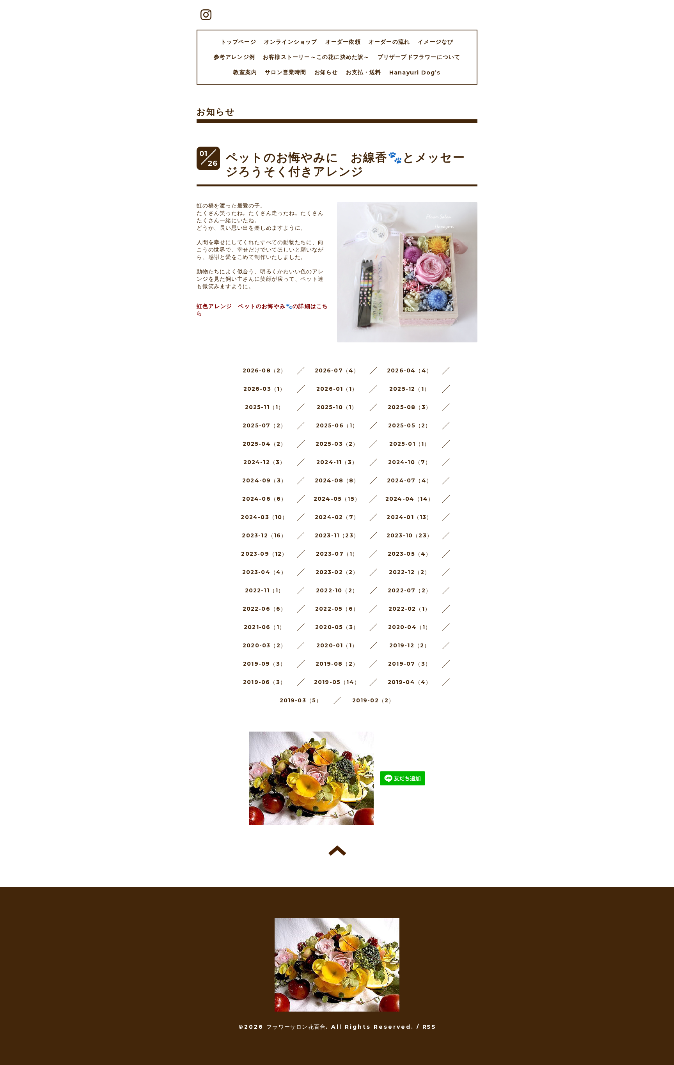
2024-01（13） (409, 517)
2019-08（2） (337, 663)
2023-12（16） (264, 535)
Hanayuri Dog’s (415, 72)
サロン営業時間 (285, 72)
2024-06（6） (264, 498)
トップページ (238, 41)
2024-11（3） (337, 462)
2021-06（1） (264, 627)
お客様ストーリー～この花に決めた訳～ (316, 56)
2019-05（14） (337, 682)
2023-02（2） (337, 572)
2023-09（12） (264, 553)
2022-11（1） (264, 590)
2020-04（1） (409, 627)
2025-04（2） (265, 443)
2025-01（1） (409, 443)
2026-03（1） (264, 388)
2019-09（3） (264, 663)
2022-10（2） (337, 590)
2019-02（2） (373, 700)
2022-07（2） (409, 590)
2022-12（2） (410, 572)
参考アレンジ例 (234, 56)
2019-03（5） (301, 700)
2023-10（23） (410, 535)
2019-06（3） (264, 682)
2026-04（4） (409, 370)
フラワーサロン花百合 (296, 1026)
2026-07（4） (337, 370)
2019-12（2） (409, 645)
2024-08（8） (337, 480)
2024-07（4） (409, 480)
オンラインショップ (290, 41)
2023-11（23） (337, 535)
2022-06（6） (265, 608)
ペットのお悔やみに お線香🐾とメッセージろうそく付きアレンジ (345, 164)
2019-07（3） (409, 663)
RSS (429, 1026)
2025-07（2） (264, 425)
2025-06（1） (337, 425)
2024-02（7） (337, 517)
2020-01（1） (337, 645)
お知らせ (326, 72)
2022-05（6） (337, 608)
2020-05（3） (337, 627)
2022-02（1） (409, 608)
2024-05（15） (337, 498)
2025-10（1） (337, 407)
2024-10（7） (409, 462)
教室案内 (245, 72)
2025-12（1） (409, 388)
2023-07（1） (337, 553)
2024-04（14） (409, 498)
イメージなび (435, 41)
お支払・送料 (363, 72)
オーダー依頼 (343, 41)
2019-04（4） (410, 682)
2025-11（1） (264, 407)
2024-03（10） (264, 517)
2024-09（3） (264, 480)
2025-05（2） (409, 425)
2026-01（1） (337, 388)
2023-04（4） (264, 572)
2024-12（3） (264, 462)
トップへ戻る (337, 850)
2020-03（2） (264, 645)
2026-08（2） (265, 370)
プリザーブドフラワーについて (419, 56)
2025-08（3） (409, 407)
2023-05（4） (410, 553)
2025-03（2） (337, 443)
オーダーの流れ (389, 41)
